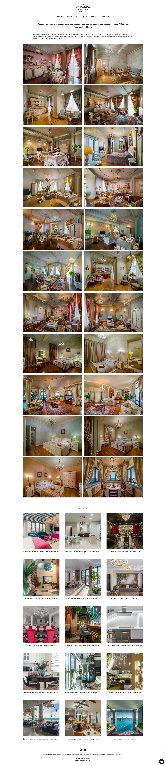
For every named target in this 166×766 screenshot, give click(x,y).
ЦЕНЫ (85, 17)
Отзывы (94, 17)
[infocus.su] (83, 8)
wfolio (84, 763)
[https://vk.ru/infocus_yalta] (85, 749)
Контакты (106, 17)
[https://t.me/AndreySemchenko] (81, 749)
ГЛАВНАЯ (59, 17)
